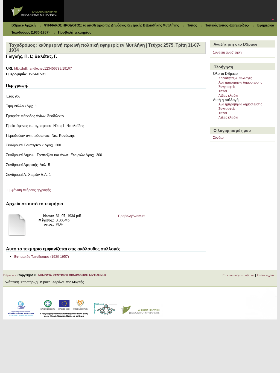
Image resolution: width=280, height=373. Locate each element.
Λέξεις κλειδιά (228, 95)
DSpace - (10, 275)
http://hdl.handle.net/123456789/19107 (43, 68)
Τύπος (192, 25)
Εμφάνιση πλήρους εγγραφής (29, 190)
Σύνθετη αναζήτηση (227, 52)
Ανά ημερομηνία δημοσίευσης (240, 82)
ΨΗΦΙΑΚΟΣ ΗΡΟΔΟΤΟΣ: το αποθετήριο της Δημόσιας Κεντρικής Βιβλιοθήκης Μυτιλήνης (111, 25)
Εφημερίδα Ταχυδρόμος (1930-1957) (41, 257)
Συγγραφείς (226, 87)
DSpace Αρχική (23, 25)
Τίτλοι (222, 91)
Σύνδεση (219, 138)
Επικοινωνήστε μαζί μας (238, 275)
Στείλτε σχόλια (266, 275)
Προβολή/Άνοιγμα (131, 216)
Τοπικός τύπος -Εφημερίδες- (227, 25)
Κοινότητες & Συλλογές (235, 78)
